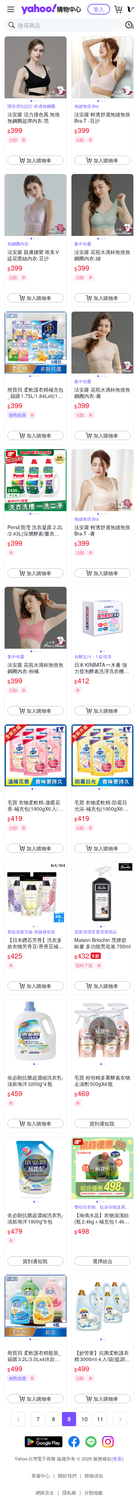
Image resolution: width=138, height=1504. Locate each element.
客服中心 (40, 1475)
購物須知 (94, 1475)
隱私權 (69, 1492)
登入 (98, 9)
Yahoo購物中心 (51, 9)
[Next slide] (62, 67)
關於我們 (67, 1475)
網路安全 (45, 1492)
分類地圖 (93, 1492)
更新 (117, 1458)
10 (84, 1419)
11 (100, 1419)
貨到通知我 (102, 1123)
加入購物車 (39, 160)
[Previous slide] (9, 67)
